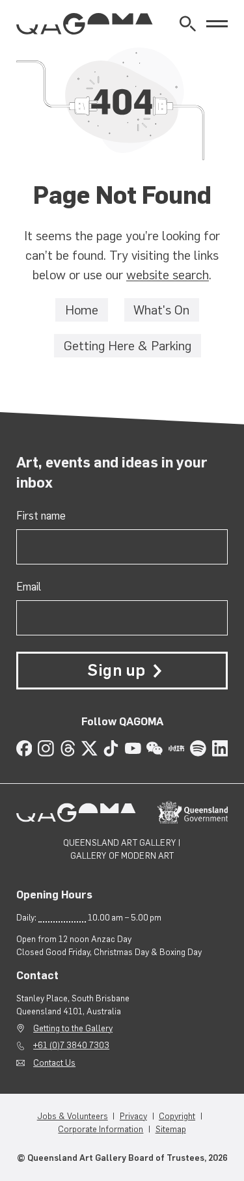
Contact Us (54, 1062)
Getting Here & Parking (127, 346)
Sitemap (171, 1129)
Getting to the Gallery (73, 1028)
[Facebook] (24, 748)
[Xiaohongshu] (177, 748)
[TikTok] (111, 748)
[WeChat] (154, 748)
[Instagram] (46, 748)
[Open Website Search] (188, 24)
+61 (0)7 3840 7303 (71, 1045)
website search (167, 275)
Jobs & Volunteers (72, 1116)
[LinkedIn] (220, 748)
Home (81, 310)
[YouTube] (133, 748)
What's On (161, 310)
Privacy (133, 1116)
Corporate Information (100, 1129)
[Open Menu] (217, 24)
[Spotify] (198, 748)
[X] (89, 748)
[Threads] (68, 748)
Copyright (177, 1116)
